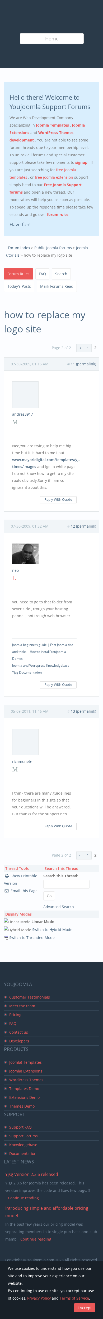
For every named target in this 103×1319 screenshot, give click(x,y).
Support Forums (23, 1135)
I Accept (85, 1307)
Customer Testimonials (29, 997)
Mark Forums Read (56, 286)
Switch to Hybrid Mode (52, 929)
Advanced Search (58, 906)
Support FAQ (20, 1127)
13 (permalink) (83, 711)
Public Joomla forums (53, 247)
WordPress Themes (26, 1079)
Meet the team (22, 1005)
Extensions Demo (24, 1097)
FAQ (42, 273)
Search (61, 273)
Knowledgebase (23, 1144)
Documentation (22, 1153)
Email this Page (24, 890)
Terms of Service (74, 1298)
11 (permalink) (83, 363)
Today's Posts (19, 286)
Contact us (18, 1032)
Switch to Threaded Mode (32, 937)
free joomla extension (54, 177)
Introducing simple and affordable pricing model (46, 1211)
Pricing (15, 1014)
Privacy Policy (39, 1298)
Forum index (19, 247)
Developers (19, 1040)
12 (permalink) (83, 526)
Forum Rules (18, 273)
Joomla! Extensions (25, 1071)
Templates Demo (24, 1088)
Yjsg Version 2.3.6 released (31, 1174)
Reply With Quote (58, 499)
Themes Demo (22, 1106)
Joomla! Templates (25, 1062)
